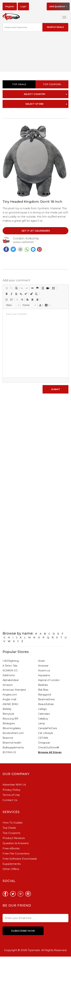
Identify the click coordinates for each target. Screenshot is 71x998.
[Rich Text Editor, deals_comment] (36, 343)
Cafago (42, 709)
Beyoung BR (10, 718)
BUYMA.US (9, 752)
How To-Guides (12, 822)
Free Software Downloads (20, 858)
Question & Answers (16, 843)
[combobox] (35, 94)
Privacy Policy (11, 789)
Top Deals (19, 84)
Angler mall (9, 699)
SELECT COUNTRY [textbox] (34, 94)
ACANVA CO (10, 670)
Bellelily (7, 709)
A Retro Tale (10, 665)
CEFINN (43, 737)
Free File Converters (16, 853)
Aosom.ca (44, 670)
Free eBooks (11, 848)
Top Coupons (11, 833)
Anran (41, 660)
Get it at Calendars (35, 230)
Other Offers (11, 869)
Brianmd (8, 737)
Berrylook (8, 713)
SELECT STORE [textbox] (34, 103)
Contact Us (10, 800)
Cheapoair (44, 742)
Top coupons (52, 84)
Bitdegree (9, 723)
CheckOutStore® (48, 747)
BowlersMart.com (13, 733)
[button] (6, 288)
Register (9, 6)
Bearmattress (46, 699)
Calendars (44, 713)
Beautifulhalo (46, 704)
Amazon (8, 684)
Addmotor (9, 675)
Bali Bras (43, 689)
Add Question (57, 6)
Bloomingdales (12, 728)
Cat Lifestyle (45, 733)
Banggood (44, 694)
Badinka (43, 684)
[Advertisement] (35, 54)
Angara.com (10, 694)
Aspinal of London (49, 680)
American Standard (14, 689)
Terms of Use (11, 795)
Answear (43, 665)
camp (41, 723)
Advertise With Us (14, 784)
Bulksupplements (13, 747)
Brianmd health (12, 742)
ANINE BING (10, 704)
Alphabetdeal (10, 680)
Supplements (12, 863)
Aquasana (44, 675)
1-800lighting (11, 660)
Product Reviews (14, 838)
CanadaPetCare (47, 728)
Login (23, 6)
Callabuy (43, 718)
